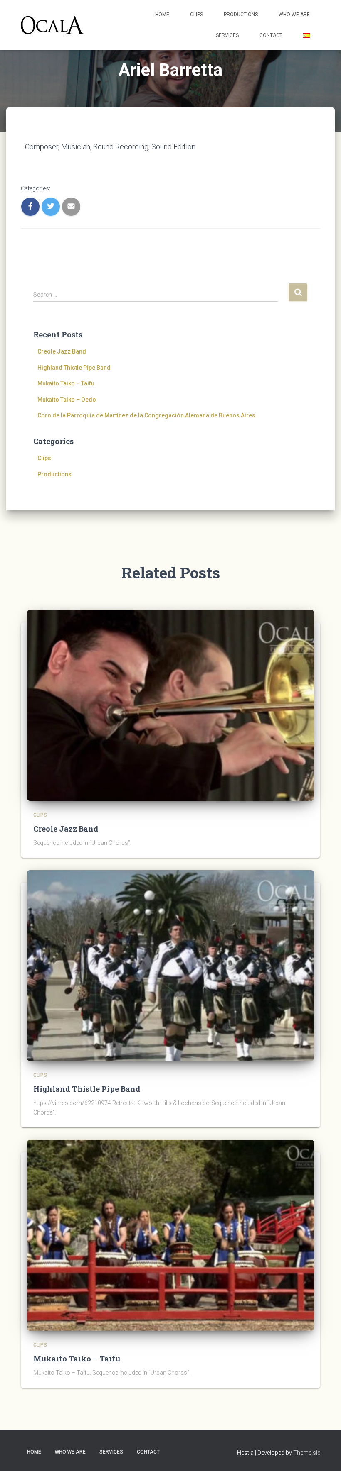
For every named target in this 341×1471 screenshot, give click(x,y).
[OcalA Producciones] (52, 25)
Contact (270, 35)
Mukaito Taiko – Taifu (65, 383)
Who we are (294, 14)
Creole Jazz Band (61, 351)
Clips (196, 14)
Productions (241, 14)
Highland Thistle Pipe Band (74, 367)
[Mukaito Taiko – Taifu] (170, 1235)
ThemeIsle (306, 1452)
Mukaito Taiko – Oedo (66, 399)
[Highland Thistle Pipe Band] (170, 965)
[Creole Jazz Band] (170, 705)
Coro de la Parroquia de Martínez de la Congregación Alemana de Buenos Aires (146, 415)
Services (227, 35)
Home (162, 14)
